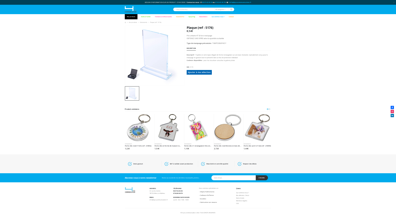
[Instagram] (392, 111)
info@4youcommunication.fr (240, 2)
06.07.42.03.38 (207, 2)
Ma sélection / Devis (242, 195)
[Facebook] (392, 107)
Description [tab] (191, 48)
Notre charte (240, 198)
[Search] (231, 9)
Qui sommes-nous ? (242, 193)
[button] (268, 109)
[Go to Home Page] (125, 22)
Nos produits (131, 17)
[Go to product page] (138, 127)
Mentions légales (241, 201)
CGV (237, 203)
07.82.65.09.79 (220, 2)
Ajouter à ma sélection (199, 72)
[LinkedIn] (392, 115)
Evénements (128, 144)
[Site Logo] (130, 9)
